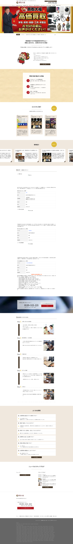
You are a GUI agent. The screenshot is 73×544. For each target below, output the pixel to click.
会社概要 (53, 5)
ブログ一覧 (42, 5)
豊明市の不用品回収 (24, 533)
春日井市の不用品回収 (24, 534)
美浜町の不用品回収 (45, 528)
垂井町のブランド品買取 (22, 283)
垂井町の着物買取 (21, 277)
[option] (39, 34)
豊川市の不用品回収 (51, 526)
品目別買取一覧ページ (32, 288)
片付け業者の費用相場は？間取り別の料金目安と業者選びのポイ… (36, 34)
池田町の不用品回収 (24, 541)
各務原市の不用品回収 (29, 540)
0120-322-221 (52, 2)
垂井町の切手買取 (21, 282)
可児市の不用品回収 (19, 540)
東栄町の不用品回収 (24, 526)
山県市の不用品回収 (52, 534)
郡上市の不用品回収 (29, 539)
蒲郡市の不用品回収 (45, 526)
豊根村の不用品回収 (19, 526)
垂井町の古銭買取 (21, 281)
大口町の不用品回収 (24, 532)
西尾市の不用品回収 (46, 527)
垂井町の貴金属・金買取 (22, 284)
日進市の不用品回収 (19, 533)
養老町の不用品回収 (46, 534)
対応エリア (31, 5)
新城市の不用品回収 (40, 526)
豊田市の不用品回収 (19, 528)
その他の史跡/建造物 (29, 262)
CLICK (47, 305)
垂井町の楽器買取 (21, 285)
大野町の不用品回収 (40, 540)
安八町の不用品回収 (30, 541)
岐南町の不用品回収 (40, 539)
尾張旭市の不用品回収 (35, 533)
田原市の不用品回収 (35, 526)
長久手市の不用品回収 (40, 532)
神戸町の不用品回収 (19, 539)
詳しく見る (44, 64)
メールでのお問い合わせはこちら (26, 507)
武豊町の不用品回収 (40, 528)
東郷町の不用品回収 (35, 532)
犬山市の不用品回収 (19, 534)
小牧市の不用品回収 (46, 533)
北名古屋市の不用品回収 (46, 532)
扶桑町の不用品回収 (19, 532)
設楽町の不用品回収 (29, 526)
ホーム (13, 5)
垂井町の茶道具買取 (22, 278)
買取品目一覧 (25, 5)
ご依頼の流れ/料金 (19, 5)
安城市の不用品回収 (51, 527)
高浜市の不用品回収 (35, 527)
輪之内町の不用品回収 (41, 534)
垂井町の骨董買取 (21, 279)
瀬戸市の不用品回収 (35, 534)
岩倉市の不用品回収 (29, 533)
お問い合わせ (58, 5)
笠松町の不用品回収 (24, 540)
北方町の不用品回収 (45, 539)
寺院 (26, 192)
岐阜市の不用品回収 (35, 539)
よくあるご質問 (48, 5)
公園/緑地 (30, 230)
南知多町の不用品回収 (51, 528)
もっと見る (36, 457)
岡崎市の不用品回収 (35, 528)
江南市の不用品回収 (51, 533)
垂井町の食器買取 (21, 287)
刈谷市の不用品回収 (24, 528)
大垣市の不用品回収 (46, 540)
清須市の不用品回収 (52, 532)
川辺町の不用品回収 (51, 539)
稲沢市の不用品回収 (40, 533)
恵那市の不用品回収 (51, 540)
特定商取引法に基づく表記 (44, 520)
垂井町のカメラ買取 (22, 286)
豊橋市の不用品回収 (19, 527)
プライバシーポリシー (38, 520)
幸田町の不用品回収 (24, 527)
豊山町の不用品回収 (29, 532)
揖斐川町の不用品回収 (19, 541)
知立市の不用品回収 (40, 527)
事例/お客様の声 (36, 5)
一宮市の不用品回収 (30, 534)
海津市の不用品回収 (35, 540)
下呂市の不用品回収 (24, 539)
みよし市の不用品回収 (29, 527)
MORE (55, 34)
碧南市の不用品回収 (29, 528)
